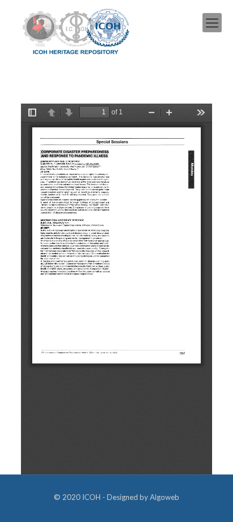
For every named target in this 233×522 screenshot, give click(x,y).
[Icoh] (76, 30)
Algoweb (164, 497)
